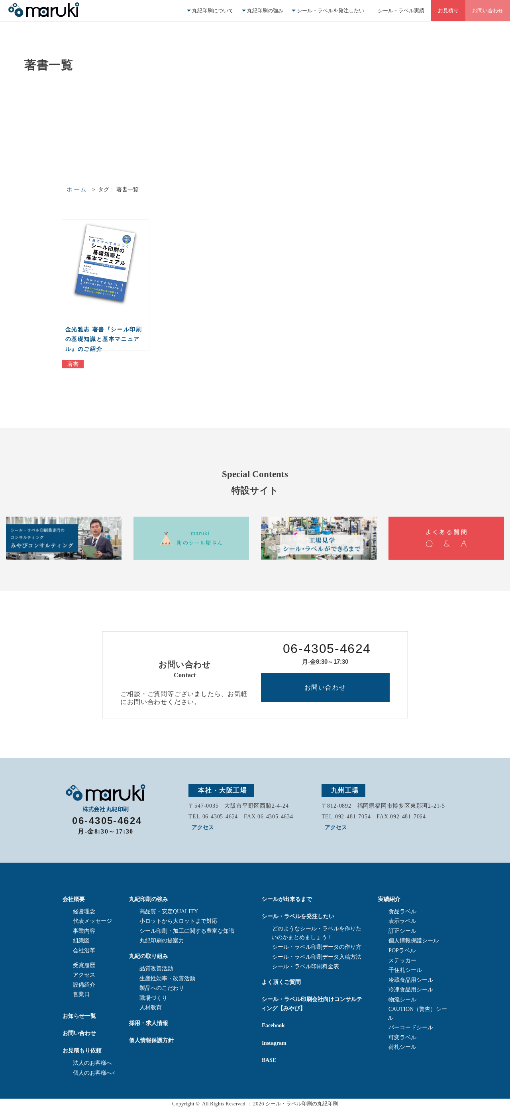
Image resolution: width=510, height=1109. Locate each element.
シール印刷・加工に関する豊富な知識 (186, 931)
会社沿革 (84, 951)
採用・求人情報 (148, 1023)
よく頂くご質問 (281, 982)
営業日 (81, 994)
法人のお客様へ (92, 1063)
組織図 (81, 941)
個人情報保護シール (413, 941)
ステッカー (402, 960)
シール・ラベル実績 (401, 11)
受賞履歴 (84, 965)
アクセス (203, 827)
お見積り (448, 11)
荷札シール (402, 1047)
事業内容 (84, 931)
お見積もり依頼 (82, 1050)
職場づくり (153, 998)
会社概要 (74, 899)
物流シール (402, 1000)
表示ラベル (402, 921)
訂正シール (402, 931)
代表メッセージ (92, 921)
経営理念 (84, 911)
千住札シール (405, 970)
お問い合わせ (487, 11)
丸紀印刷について (212, 11)
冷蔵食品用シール (410, 980)
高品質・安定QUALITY (168, 911)
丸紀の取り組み (148, 956)
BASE (269, 1060)
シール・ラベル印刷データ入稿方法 (316, 957)
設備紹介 (84, 985)
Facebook (273, 1025)
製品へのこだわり (161, 988)
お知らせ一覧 (79, 1016)
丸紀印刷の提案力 (161, 941)
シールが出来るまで (287, 899)
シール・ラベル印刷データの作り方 (316, 947)
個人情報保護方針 (151, 1040)
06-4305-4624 (327, 648)
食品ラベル (402, 911)
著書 (72, 364)
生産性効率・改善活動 (167, 978)
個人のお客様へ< (94, 1073)
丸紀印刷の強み (265, 11)
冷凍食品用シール (410, 990)
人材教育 (150, 1008)
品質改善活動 (156, 968)
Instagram (274, 1043)
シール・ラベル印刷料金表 (305, 966)
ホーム (77, 190)
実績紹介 (389, 899)
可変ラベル (402, 1037)
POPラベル (402, 951)
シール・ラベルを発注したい (330, 11)
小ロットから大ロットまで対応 (178, 921)
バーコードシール (410, 1027)
